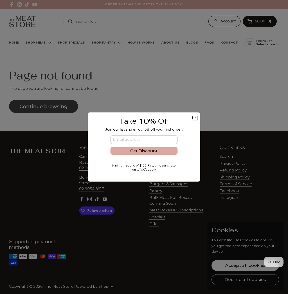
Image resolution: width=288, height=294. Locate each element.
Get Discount (144, 151)
